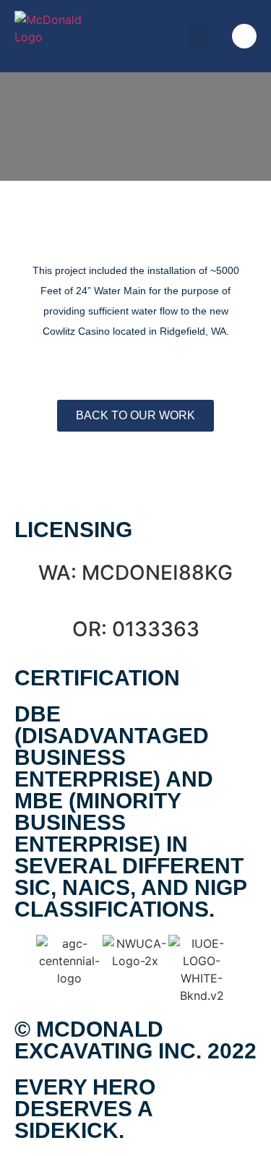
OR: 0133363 (135, 629)
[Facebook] (244, 36)
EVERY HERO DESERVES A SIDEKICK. (84, 1108)
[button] (198, 36)
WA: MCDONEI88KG (135, 572)
